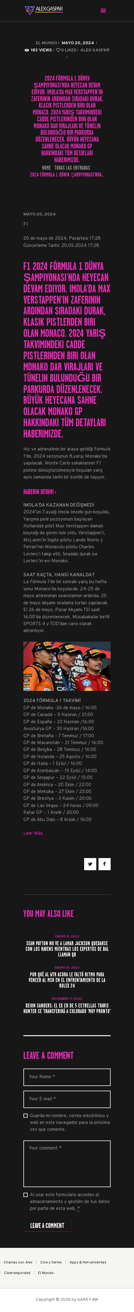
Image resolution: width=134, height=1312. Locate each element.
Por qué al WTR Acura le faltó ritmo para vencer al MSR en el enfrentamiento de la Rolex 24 (67, 980)
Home (46, 168)
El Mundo (46, 43)
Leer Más (33, 834)
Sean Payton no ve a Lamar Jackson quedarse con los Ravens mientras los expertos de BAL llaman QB (67, 949)
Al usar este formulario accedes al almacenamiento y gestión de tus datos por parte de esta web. (70, 1202)
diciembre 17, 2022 (67, 999)
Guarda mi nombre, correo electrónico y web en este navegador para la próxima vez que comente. (70, 1123)
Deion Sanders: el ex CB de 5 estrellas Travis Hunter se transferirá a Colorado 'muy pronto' (67, 1008)
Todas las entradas (72, 168)
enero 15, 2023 (67, 937)
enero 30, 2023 (67, 968)
